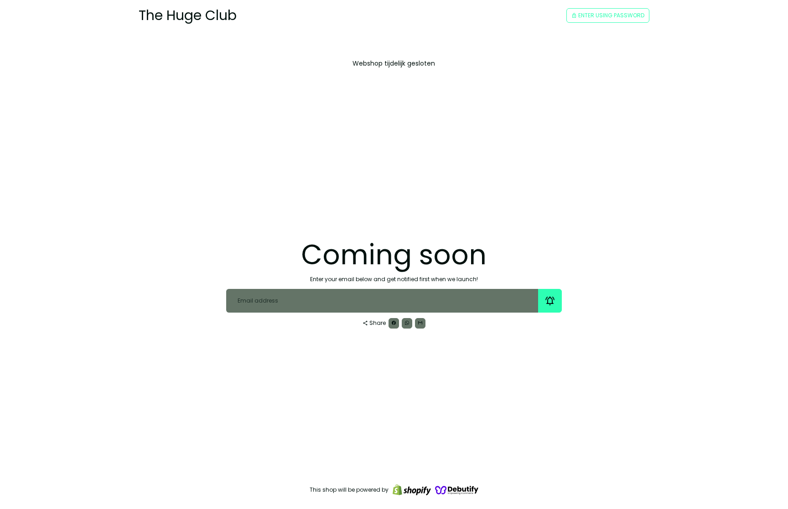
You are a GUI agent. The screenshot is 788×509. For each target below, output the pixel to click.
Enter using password (607, 15)
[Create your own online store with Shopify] (412, 489)
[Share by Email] (420, 323)
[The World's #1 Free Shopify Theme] (457, 489)
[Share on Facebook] (394, 323)
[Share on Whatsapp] (407, 323)
